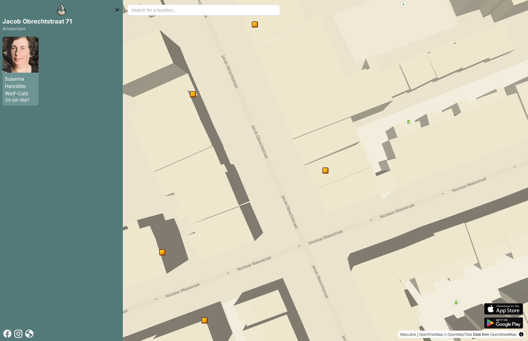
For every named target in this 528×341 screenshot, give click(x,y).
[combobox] (204, 10)
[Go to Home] (61, 9)
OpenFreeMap (431, 334)
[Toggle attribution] (521, 334)
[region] (325, 170)
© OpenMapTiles (458, 334)
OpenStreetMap (503, 334)
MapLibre (408, 334)
